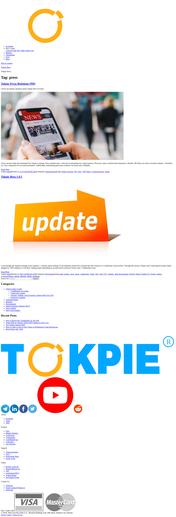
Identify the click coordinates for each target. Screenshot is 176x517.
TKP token (86, 172)
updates (111, 274)
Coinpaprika (10, 438)
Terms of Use (17, 515)
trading (159, 274)
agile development (121, 274)
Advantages (10, 55)
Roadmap (9, 419)
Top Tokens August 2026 (15, 325)
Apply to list (10, 459)
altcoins (23, 276)
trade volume (64, 274)
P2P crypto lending (13, 310)
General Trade (11, 51)
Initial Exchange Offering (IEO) (18, 306)
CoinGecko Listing (18, 293)
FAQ (8, 57)
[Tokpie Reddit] (78, 412)
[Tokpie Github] (87, 412)
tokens (16, 276)
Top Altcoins (10, 444)
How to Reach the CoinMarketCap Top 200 (22, 321)
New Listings (11, 308)
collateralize (84, 274)
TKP (7, 423)
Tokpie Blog (5, 67)
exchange (36, 276)
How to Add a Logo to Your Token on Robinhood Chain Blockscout (32, 327)
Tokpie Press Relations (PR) (18, 83)
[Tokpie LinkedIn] (14, 412)
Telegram (9, 486)
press (79, 172)
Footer (153, 274)
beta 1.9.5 (103, 274)
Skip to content (6, 63)
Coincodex (10, 442)
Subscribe (9, 490)
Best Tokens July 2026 (14, 329)
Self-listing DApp (12, 477)
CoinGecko (10, 435)
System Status (11, 475)
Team (8, 421)
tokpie (9, 172)
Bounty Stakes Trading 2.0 (139, 274)
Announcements (51, 172)
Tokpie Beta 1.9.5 (11, 176)
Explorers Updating (18, 298)
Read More (5, 169)
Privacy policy (6, 515)
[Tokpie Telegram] (5, 412)
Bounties (9, 302)
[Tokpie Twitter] (32, 412)
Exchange (9, 46)
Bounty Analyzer (12, 467)
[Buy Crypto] (45, 511)
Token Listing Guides (14, 289)
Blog (7, 59)
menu (92, 274)
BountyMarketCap (13, 469)
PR (75, 172)
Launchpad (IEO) (12, 473)
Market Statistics (12, 433)
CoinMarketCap (12, 440)
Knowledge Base (12, 456)
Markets (9, 53)
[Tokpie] (88, 42)
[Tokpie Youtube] (55, 412)
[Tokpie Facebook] (23, 412)
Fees (7, 431)
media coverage (67, 172)
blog (97, 274)
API (7, 471)
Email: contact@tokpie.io (15, 488)
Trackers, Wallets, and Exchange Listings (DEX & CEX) (32, 295)
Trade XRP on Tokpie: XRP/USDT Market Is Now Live (27, 323)
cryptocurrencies (98, 172)
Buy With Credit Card (25, 51)
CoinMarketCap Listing (19, 291)
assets (77, 274)
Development (50, 274)
